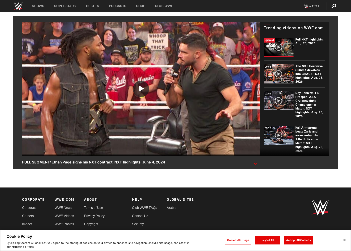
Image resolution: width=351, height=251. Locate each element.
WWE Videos (64, 216)
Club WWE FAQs (144, 207)
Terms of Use (93, 207)
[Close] (344, 240)
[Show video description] (255, 162)
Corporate (29, 207)
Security (138, 224)
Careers (28, 216)
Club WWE (164, 6)
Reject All (268, 240)
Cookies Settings (238, 240)
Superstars (65, 6)
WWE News (63, 207)
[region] (175, 240)
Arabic (171, 207)
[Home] (18, 6)
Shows (38, 6)
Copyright (91, 224)
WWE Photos (64, 224)
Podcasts (117, 6)
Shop (140, 6)
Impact (27, 224)
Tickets (92, 6)
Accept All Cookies (298, 240)
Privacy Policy (94, 216)
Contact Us (140, 216)
